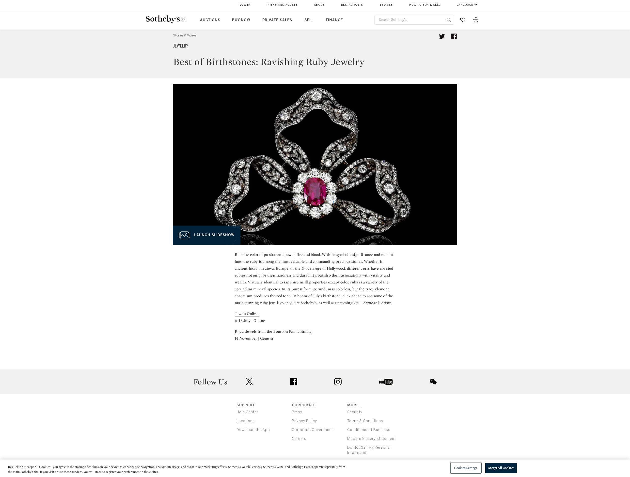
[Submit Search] (449, 20)
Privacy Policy (304, 421)
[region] (315, 468)
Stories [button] (386, 4)
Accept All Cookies (501, 468)
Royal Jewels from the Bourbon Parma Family (273, 331)
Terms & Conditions (365, 421)
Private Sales (277, 20)
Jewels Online (247, 313)
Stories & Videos (184, 35)
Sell (309, 20)
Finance (334, 20)
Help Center (247, 412)
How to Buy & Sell (425, 4)
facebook (293, 381)
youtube (385, 382)
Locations (245, 421)
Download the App (253, 430)
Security (354, 412)
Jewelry (180, 46)
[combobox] (414, 20)
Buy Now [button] (241, 20)
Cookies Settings (465, 468)
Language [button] (465, 4)
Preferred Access (282, 4)
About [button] (319, 4)
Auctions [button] (210, 20)
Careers (299, 439)
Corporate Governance (313, 430)
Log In (245, 4)
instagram (338, 381)
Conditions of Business (368, 430)
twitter (249, 381)
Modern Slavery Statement (371, 439)
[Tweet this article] (442, 36)
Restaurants (352, 4)
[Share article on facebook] (454, 36)
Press (297, 412)
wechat (433, 381)
